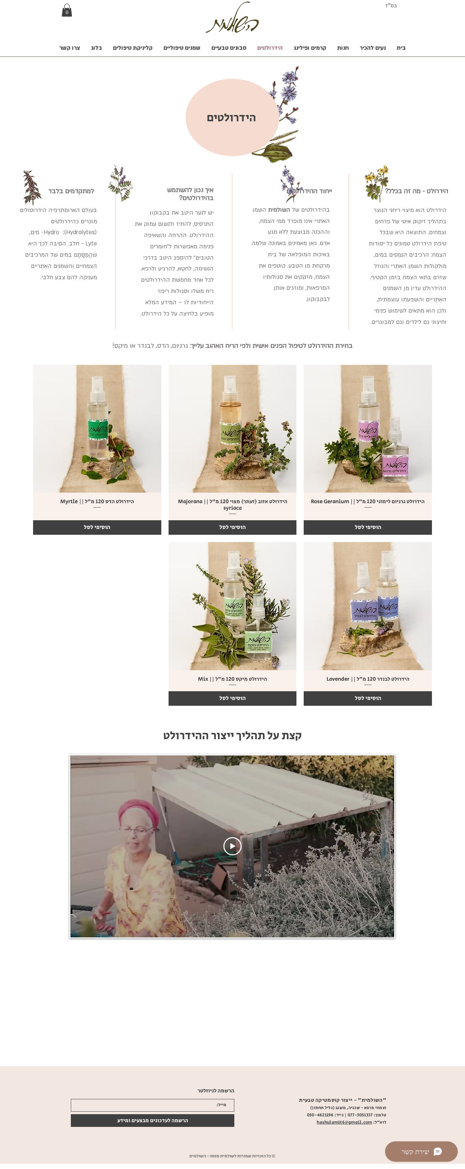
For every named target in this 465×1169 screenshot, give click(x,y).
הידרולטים (231, 117)
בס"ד (391, 5)
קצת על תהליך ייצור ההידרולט (232, 735)
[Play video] (232, 846)
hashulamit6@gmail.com (344, 1122)
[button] (66, 10)
